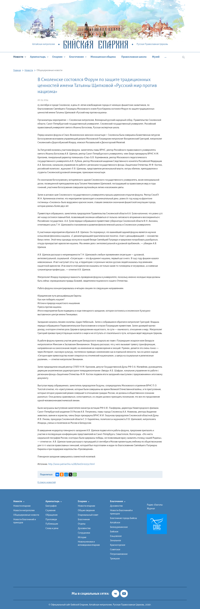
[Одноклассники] (62, 474)
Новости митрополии (24, 510)
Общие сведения (86, 510)
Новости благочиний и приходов (24, 521)
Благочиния (76, 56)
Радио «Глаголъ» (155, 505)
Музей (156, 56)
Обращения (51, 515)
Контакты (115, 577)
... (165, 56)
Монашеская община (103, 56)
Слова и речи (51, 528)
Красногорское (117, 545)
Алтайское (115, 522)
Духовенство (84, 528)
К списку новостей (47, 482)
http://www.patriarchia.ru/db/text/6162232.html (71, 464)
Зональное (115, 540)
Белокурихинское (119, 527)
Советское (115, 549)
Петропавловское (119, 554)
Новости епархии (21, 506)
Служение (50, 510)
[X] (70, 474)
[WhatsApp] (75, 474)
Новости (18, 56)
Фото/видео (116, 574)
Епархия (57, 56)
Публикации (51, 524)
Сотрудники (84, 533)
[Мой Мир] (66, 474)
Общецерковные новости (26, 515)
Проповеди (51, 519)
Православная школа (134, 56)
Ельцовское (116, 536)
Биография (51, 506)
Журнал (151, 508)
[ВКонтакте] (57, 474)
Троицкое (115, 558)
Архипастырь (38, 56)
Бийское (114, 531)
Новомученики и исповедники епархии (89, 543)
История (82, 537)
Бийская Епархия (95, 44)
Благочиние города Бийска (123, 518)
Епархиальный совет (88, 515)
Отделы (81, 524)
